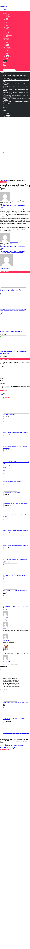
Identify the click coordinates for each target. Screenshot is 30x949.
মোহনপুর (7, 32)
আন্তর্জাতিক (5, 61)
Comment (2, 366)
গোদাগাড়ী (8, 16)
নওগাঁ (7, 22)
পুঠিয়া (7, 26)
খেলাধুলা (4, 63)
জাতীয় (7, 58)
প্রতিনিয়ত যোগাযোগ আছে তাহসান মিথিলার (12, 492)
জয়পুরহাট (8, 44)
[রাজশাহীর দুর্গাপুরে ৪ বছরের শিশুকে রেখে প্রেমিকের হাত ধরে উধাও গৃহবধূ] (10, 589)
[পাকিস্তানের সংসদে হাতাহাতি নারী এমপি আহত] (13, 329)
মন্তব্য (4, 471)
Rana (4, 651)
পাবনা (7, 29)
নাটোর (7, 36)
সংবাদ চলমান (5, 617)
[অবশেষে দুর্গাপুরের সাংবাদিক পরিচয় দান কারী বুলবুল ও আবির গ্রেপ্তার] (10, 701)
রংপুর (7, 50)
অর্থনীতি (4, 59)
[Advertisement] (15, 134)
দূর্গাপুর (7, 21)
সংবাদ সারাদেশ (6, 38)
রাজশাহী (7, 15)
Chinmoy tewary (7, 661)
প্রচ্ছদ (4, 12)
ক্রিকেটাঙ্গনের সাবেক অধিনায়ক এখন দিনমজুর (11, 290)
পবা (6, 24)
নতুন (4, 469)
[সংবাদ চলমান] (3, 6)
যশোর (7, 52)
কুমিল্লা (7, 42)
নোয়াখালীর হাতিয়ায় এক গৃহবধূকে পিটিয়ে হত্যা (12, 481)
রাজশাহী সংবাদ (6, 13)
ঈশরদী (7, 33)
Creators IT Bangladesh (18, 745)
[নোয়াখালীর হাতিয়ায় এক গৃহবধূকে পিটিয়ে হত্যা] (10, 480)
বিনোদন (4, 64)
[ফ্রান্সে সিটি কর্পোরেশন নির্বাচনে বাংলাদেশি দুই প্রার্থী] (13, 307)
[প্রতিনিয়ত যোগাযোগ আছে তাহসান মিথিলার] (10, 491)
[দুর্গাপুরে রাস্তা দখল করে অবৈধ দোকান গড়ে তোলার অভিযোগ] (10, 502)
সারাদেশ (7, 39)
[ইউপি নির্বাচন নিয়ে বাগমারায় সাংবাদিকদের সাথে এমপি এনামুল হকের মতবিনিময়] (10, 716)
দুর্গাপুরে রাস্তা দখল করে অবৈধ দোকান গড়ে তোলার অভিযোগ (15, 504)
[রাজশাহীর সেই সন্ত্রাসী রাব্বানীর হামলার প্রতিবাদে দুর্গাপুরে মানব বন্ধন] (10, 732)
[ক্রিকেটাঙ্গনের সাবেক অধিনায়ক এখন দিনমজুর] (13, 287)
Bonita (4, 628)
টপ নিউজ (7, 55)
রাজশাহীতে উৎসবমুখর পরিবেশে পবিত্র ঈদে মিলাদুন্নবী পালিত (15, 75)
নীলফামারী (8, 47)
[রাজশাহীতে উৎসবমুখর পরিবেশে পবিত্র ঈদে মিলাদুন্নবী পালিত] (10, 431)
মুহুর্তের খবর (8, 56)
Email (1, 381)
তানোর (7, 19)
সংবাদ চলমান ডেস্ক (14, 201)
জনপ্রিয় (4, 468)
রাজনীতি (4, 66)
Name (2, 378)
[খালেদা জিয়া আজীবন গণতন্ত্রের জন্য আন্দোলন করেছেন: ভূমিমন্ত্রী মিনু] (10, 605)
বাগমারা (7, 27)
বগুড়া (7, 53)
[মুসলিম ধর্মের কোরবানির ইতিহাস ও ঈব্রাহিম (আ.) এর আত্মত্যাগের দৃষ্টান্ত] (13, 348)
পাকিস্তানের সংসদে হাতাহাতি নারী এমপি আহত (12, 332)
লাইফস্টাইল (5, 67)
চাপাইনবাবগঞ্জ (9, 35)
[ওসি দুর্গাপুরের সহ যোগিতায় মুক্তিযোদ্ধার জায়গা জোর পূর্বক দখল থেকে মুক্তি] (10, 513)
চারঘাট (7, 18)
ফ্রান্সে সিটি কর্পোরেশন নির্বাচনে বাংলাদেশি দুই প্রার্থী (13, 310)
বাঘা (6, 30)
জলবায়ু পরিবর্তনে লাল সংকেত (9, 414)
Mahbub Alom (6, 640)
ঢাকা (6, 41)
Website (2, 383)
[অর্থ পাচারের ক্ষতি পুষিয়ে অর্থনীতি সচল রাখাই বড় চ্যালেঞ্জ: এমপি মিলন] (10, 460)
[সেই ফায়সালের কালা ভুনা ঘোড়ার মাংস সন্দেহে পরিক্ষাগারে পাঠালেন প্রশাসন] (10, 445)
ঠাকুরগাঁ (7, 46)
